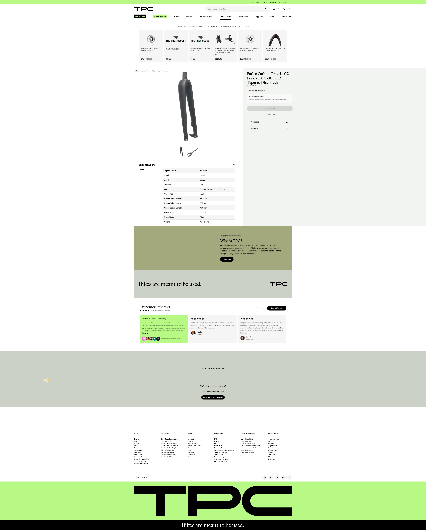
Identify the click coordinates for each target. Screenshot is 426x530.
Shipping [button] (255, 122)
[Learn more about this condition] (265, 90)
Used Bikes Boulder (247, 452)
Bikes (176, 16)
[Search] (266, 8)
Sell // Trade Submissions (169, 439)
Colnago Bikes (272, 450)
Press (189, 450)
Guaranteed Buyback (221, 459)
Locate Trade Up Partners (169, 446)
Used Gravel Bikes (247, 439)
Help (263, 2)
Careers (190, 448)
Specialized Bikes (273, 439)
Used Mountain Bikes (248, 443)
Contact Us (218, 446)
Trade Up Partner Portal (169, 443)
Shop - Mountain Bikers (142, 459)
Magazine (273, 2)
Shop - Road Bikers (140, 461)
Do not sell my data (220, 457)
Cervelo (270, 452)
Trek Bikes (271, 443)
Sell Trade (140, 16)
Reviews (190, 457)
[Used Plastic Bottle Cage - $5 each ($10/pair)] (200, 39)
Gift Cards (137, 452)
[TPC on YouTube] (283, 477)
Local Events (192, 443)
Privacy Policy (219, 448)
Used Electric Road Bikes (249, 448)
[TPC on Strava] (271, 477)
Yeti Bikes (271, 441)
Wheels (136, 446)
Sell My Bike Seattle (167, 452)
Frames (189, 16)
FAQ (215, 439)
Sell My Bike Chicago (168, 457)
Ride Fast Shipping (220, 461)
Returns (217, 443)
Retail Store (283, 2)
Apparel (259, 16)
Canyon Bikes (272, 446)
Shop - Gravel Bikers (141, 463)
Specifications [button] (147, 164)
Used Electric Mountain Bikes (250, 446)
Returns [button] (254, 128)
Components (225, 16)
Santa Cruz (271, 455)
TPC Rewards (254, 2)
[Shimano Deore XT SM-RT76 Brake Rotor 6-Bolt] (250, 39)
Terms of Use (218, 455)
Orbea (270, 457)
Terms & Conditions (220, 452)
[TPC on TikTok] (289, 477)
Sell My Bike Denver (167, 450)
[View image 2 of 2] (192, 151)
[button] (286, 9)
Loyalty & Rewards (140, 457)
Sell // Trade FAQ (166, 441)
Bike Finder (286, 16)
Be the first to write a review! (213, 397)
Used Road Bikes (246, 441)
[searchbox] (234, 9)
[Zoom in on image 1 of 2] (187, 107)
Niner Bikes (271, 459)
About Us (191, 439)
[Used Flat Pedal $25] (176, 39)
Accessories (243, 16)
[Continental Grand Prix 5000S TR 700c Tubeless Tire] (275, 39)
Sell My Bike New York (168, 455)
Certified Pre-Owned (194, 446)
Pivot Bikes (271, 448)
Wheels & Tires (206, 16)
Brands (136, 439)
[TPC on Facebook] (277, 477)
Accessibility (192, 455)
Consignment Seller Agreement (224, 450)
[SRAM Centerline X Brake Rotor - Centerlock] (151, 39)
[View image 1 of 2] (181, 151)
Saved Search (160, 16)
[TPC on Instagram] (264, 477)
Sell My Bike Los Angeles (169, 448)
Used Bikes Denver (247, 450)
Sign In (216, 441)
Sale (272, 16)
